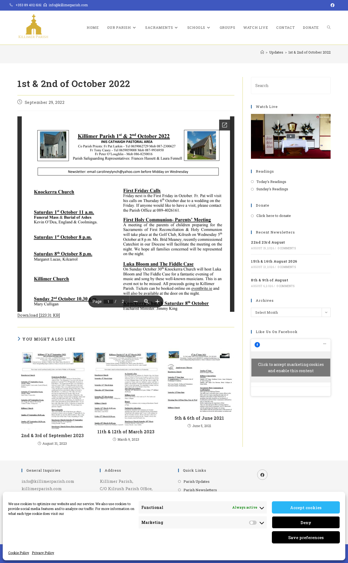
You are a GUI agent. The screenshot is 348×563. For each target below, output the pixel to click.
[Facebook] (262, 474)
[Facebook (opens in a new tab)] (331, 5)
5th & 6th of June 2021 (199, 418)
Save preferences (306, 537)
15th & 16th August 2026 (274, 261)
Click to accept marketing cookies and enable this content (291, 367)
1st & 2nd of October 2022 (309, 52)
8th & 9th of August (269, 280)
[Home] (262, 52)
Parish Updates (197, 481)
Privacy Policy (43, 552)
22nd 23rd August (268, 242)
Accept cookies (306, 507)
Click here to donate (273, 215)
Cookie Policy (18, 552)
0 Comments (287, 248)
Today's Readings (271, 181)
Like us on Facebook (277, 331)
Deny (305, 522)
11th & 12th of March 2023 (125, 431)
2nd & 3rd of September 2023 (52, 435)
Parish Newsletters (200, 489)
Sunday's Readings (272, 188)
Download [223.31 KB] (38, 315)
